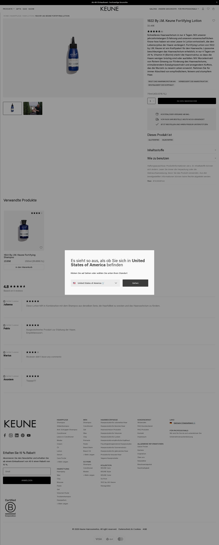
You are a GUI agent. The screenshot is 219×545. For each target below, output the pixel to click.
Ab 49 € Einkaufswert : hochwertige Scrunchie (110, 2)
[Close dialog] (216, 2)
